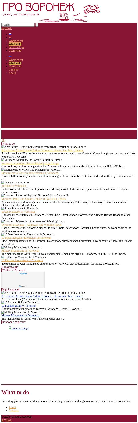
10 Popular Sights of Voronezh (18, 305)
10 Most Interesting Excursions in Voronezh (26, 237)
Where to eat (16, 40)
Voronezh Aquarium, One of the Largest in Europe (30, 163)
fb (7, 28)
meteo (23, 286)
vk (10, 28)
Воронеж (23, 273)
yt (5, 28)
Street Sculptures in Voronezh (18, 211)
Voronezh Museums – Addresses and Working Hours (31, 224)
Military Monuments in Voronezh (20, 250)
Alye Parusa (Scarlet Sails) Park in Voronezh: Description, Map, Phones (42, 150)
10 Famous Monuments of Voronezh (22, 260)
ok (2, 28)
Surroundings (16, 47)
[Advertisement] (69, 102)
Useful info (15, 50)
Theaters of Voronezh (13, 185)
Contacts (14, 69)
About (12, 72)
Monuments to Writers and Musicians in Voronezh (29, 172)
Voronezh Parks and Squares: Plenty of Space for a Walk (33, 198)
